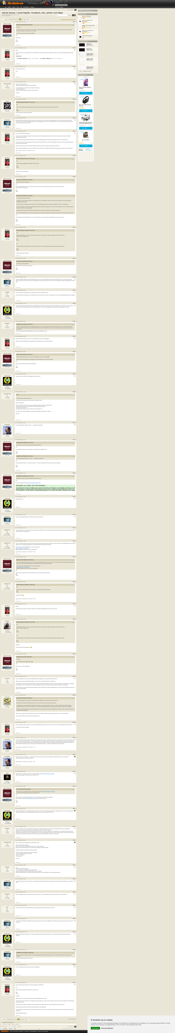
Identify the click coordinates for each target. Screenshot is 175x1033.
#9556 (74, 117)
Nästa (27, 19)
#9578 (74, 581)
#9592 (74, 865)
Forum (18, 7)
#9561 (74, 258)
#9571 (74, 439)
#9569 (74, 391)
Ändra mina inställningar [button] (107, 1028)
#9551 (74, 21)
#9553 (74, 66)
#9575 (74, 527)
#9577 (74, 556)
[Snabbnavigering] (75, 10)
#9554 (74, 81)
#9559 (74, 176)
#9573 (74, 496)
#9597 (74, 931)
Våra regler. (26, 1031)
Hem (6, 7)
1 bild (9, 535)
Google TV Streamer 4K (86, 16)
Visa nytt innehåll (70, 9)
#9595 (74, 905)
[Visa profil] (1, 19)
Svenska (10, 1028)
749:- (83, 37)
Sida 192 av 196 (11, 19)
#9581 (74, 653)
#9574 (74, 514)
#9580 (74, 619)
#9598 (74, 949)
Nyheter (9, 7)
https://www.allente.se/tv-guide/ (48, 773)
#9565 (74, 321)
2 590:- (83, 23)
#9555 (74, 99)
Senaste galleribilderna (83, 41)
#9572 (74, 473)
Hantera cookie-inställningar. (43, 1031)
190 (15, 19)
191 (18, 19)
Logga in (61, 7)
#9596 (74, 918)
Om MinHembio (26, 7)
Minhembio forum (4, 1026)
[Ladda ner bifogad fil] (17, 58)
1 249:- (83, 18)
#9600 (74, 982)
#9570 (74, 422)
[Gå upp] (39, 1029)
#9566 (74, 336)
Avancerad (75, 15)
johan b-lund (89, 44)
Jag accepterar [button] (95, 1028)
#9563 (74, 290)
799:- (83, 28)
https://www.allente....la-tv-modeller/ (22, 548)
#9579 (74, 603)
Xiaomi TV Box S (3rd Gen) (87, 35)
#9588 (74, 786)
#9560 (74, 227)
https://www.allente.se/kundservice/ (34, 482)
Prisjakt (32, 7)
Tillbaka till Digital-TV (72, 1019)
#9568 (74, 373)
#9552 (74, 47)
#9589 (74, 808)
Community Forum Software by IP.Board (69, 1028)
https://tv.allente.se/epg (31, 798)
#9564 (74, 303)
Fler (80, 71)
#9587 (74, 771)
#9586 (74, 754)
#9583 (74, 695)
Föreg (6, 19)
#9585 (74, 737)
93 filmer (9, 318)
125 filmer (9, 632)
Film (21, 7)
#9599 (74, 964)
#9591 (74, 840)
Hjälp (15, 1028)
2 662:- (83, 33)
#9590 (74, 826)
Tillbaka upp (18, 45)
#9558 (74, 155)
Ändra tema (5, 1028)
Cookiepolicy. (21, 1031)
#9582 (74, 676)
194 (24, 19)
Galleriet (13, 7)
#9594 (74, 892)
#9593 (74, 878)
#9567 (74, 351)
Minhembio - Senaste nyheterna (86, 10)
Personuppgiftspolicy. (33, 1031)
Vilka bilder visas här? (87, 71)
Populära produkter (82, 14)
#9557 (74, 131)
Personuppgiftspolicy (70, 1026)
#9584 (74, 722)
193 (22, 19)
